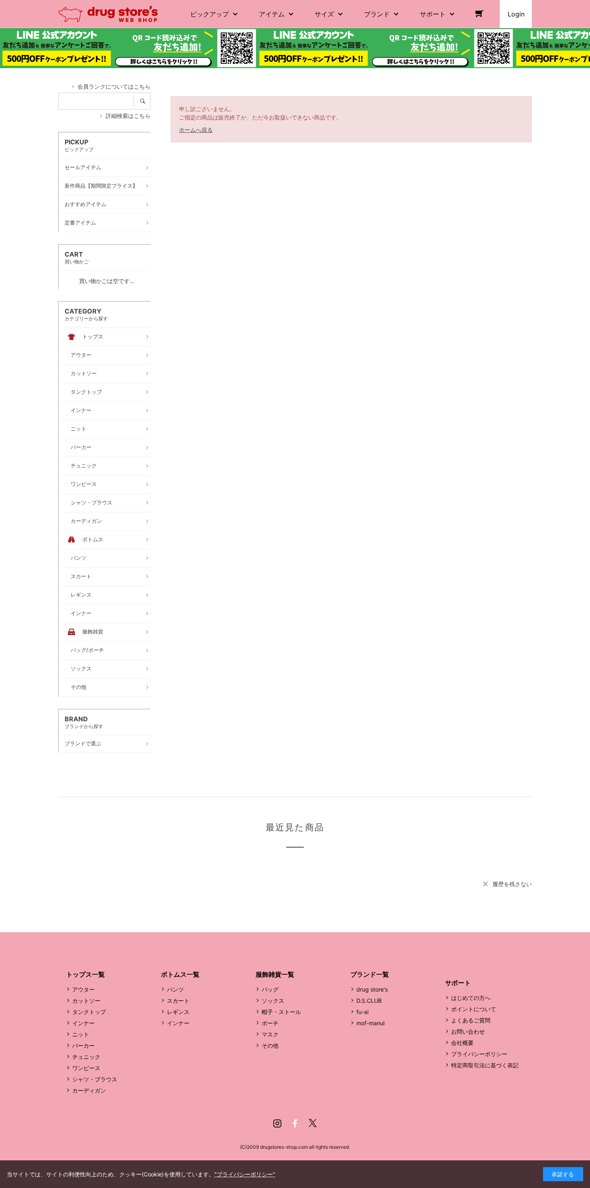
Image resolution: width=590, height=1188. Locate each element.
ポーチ (270, 1023)
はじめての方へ (470, 997)
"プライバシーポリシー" (244, 1174)
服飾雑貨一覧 (275, 974)
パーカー (83, 1045)
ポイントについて (473, 1009)
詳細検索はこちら (128, 115)
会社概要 (462, 1042)
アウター (83, 989)
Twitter (313, 1123)
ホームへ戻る (196, 129)
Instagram (277, 1123)
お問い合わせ (468, 1031)
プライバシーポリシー (479, 1053)
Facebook (295, 1123)
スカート (178, 1000)
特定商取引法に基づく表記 (485, 1065)
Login (516, 14)
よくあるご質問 (470, 1020)
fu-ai (362, 1011)
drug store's (372, 989)
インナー (83, 1023)
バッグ (270, 989)
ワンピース (86, 1068)
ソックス (273, 1000)
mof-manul (370, 1023)
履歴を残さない (512, 883)
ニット (80, 1034)
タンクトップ (89, 1011)
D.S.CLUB (369, 1000)
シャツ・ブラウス (94, 1079)
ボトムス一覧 (180, 974)
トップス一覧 (85, 974)
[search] (145, 101)
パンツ (175, 989)
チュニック (86, 1056)
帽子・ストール (281, 1011)
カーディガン (89, 1090)
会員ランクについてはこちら (114, 86)
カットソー (86, 1000)
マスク (270, 1034)
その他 (270, 1045)
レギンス (178, 1011)
